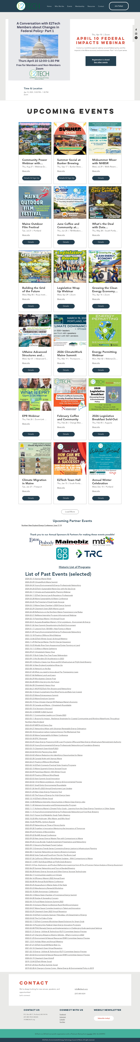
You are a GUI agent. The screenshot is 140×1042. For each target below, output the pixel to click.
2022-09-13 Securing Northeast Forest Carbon (44, 845)
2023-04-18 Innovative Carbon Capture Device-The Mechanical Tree (52, 732)
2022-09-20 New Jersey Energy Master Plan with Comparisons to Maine (54, 838)
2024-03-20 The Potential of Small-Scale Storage (44, 602)
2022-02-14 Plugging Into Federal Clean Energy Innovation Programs (53, 925)
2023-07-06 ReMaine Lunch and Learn (40, 675)
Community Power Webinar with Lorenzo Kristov (34, 161)
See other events (101, 62)
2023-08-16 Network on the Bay (38, 668)
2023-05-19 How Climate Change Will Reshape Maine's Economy (51, 702)
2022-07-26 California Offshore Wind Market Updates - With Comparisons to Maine (59, 858)
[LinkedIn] (136, 37)
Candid (89, 1034)
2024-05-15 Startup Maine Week (38, 579)
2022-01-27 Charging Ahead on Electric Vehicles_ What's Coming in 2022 (54, 935)
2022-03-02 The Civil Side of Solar (38, 918)
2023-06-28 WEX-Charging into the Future (42, 682)
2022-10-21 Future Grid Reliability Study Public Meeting (47, 815)
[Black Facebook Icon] (136, 29)
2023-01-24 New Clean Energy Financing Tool (43, 792)
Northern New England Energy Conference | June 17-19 (42, 525)
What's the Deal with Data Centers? (103, 225)
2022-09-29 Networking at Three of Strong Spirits (45, 825)
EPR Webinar (31, 416)
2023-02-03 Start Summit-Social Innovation (42, 778)
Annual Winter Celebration (101, 481)
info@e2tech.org (81, 989)
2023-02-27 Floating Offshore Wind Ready (42, 762)
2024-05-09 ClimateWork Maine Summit (41, 582)
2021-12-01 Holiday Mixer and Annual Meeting (44, 941)
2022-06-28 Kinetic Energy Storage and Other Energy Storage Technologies (55, 871)
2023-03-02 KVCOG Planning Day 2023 (41, 752)
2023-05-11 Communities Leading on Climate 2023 (45, 715)
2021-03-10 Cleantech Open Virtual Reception (43, 948)
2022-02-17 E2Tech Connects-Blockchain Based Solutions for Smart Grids (54, 921)
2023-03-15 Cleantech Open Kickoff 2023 (41, 748)
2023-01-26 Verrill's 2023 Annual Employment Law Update (48, 788)
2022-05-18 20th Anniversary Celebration (41, 891)
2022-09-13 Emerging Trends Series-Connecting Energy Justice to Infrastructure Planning (61, 848)
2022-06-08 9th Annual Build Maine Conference (44, 881)
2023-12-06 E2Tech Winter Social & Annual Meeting (46, 639)
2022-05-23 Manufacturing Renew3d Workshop (44, 888)
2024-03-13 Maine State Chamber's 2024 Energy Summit (48, 605)
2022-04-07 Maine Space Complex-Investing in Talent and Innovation (52, 908)
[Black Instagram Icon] (136, 33)
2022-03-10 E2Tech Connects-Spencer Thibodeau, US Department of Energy (56, 915)
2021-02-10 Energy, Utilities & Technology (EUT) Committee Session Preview (56, 951)
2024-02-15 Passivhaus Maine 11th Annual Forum (45, 619)
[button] (91, 6)
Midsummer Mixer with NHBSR (104, 161)
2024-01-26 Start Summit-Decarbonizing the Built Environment (50, 625)
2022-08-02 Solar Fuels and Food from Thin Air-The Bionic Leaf (50, 855)
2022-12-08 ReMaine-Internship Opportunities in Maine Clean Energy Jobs (55, 802)
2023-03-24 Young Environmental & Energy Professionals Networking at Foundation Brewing (62, 745)
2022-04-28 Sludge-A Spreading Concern (41, 898)
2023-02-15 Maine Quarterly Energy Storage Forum (46, 768)
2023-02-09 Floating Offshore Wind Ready (42, 775)
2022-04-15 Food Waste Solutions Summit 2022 (44, 901)
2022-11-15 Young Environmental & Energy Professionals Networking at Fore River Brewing (62, 812)
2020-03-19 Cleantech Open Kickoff (39, 958)
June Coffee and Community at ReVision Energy (68, 225)
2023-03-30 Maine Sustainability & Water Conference (46, 735)
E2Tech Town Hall (68, 480)
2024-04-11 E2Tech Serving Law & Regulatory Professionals (49, 595)
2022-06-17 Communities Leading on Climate (43, 875)
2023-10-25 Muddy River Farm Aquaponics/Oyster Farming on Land (52, 645)
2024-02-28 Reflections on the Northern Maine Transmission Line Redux (54, 612)
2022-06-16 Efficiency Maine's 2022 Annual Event (45, 878)
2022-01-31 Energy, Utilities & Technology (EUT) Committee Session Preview (56, 931)
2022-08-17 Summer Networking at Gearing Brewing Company (50, 852)
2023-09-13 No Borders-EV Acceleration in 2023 (44, 658)
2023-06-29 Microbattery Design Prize (40, 679)
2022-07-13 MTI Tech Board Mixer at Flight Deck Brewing (48, 862)
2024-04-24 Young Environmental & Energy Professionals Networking (53, 585)
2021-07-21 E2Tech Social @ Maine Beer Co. (43, 945)
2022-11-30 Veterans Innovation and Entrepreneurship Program (50, 805)
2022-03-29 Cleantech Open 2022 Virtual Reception (46, 911)
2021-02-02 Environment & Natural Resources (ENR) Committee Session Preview (57, 955)
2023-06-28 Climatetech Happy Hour (40, 685)
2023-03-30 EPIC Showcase (36, 738)
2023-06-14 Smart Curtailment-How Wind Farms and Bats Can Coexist (53, 692)
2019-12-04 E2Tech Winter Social (38, 961)
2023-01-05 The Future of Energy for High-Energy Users (47, 795)
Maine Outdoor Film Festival (32, 225)
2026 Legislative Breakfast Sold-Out (105, 417)
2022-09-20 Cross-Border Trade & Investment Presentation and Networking (55, 842)
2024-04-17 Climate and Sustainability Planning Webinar (48, 592)
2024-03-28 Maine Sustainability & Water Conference (46, 598)
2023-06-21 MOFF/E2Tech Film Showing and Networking (48, 689)
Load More (70, 511)
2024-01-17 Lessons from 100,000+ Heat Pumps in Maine (48, 629)
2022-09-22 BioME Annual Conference (40, 835)
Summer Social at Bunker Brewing (68, 161)
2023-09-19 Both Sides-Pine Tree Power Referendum (46, 655)
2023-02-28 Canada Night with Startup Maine (43, 758)
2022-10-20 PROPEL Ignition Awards (40, 822)
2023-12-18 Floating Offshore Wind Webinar (43, 635)
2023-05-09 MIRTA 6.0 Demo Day (38, 725)
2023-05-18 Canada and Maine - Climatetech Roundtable (48, 705)
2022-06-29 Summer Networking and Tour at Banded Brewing (50, 868)
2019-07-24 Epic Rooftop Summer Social (41, 965)
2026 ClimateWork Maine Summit (69, 353)
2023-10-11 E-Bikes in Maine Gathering (41, 648)
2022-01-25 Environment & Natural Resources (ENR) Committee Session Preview (57, 938)
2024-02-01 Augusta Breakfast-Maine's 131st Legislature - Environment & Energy (57, 622)
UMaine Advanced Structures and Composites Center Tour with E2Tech (34, 353)
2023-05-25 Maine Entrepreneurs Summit (41, 695)
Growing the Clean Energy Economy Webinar (104, 289)
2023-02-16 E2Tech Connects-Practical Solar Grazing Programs (50, 765)
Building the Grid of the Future (33, 289)
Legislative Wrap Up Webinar (68, 289)
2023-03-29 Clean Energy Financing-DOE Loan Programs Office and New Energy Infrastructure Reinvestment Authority (73, 742)
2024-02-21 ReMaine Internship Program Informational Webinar (50, 615)
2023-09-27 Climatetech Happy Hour (40, 652)
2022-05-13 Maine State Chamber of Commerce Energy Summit (51, 895)
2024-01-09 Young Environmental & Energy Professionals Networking (53, 632)
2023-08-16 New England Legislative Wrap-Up (44, 665)
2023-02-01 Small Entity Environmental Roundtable (45, 785)
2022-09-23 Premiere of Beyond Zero (40, 832)
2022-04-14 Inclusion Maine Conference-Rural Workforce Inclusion (51, 905)
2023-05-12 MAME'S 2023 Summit (39, 712)
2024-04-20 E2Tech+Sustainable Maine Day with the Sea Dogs (50, 589)
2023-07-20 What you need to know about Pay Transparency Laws (51, 672)
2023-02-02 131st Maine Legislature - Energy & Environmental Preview (53, 782)
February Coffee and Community (68, 417)
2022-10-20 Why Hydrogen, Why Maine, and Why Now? (47, 818)
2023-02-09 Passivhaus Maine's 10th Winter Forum (45, 772)
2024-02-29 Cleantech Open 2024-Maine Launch (44, 608)
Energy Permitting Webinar (104, 353)
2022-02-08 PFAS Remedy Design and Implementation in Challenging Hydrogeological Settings (63, 928)
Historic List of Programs (74, 567)
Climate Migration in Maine (34, 481)
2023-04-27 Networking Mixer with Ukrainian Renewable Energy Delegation (55, 728)
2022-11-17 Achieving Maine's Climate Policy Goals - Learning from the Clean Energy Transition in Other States (70, 808)
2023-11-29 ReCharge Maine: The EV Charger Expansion (48, 642)
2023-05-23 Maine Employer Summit (40, 698)
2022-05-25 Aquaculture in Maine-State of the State (46, 885)
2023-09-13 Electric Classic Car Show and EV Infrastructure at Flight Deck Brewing (58, 662)
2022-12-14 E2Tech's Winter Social (39, 798)
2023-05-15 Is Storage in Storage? (38, 708)
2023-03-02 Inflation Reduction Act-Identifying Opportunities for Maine (53, 755)
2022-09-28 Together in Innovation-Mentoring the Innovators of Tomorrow (55, 828)
